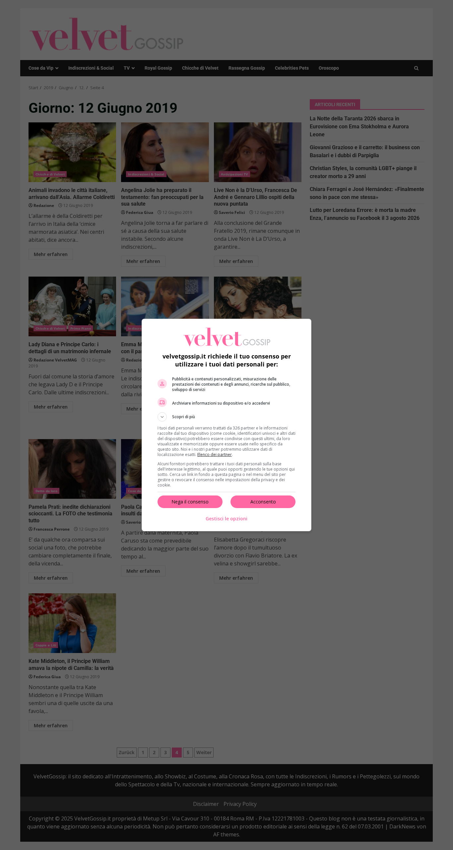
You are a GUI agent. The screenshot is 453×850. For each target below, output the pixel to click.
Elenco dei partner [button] (214, 454)
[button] (226, 417)
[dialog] (226, 425)
